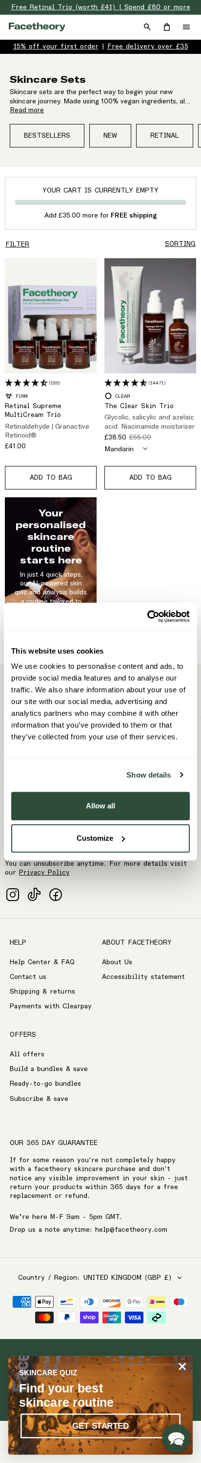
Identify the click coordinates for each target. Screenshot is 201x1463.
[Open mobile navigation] (186, 27)
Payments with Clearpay (51, 1006)
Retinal (164, 135)
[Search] (147, 27)
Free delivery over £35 (147, 46)
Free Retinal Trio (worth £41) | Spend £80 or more (100, 7)
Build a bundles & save (49, 1069)
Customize (95, 838)
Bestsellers (47, 135)
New (110, 135)
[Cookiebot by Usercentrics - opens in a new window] (147, 616)
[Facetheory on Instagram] (12, 894)
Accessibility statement (143, 977)
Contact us (28, 977)
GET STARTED (100, 1425)
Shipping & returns (42, 991)
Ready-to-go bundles (45, 1083)
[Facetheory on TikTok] (34, 894)
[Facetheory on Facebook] (55, 894)
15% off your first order (56, 46)
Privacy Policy (44, 872)
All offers (27, 1054)
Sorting (180, 244)
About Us (117, 962)
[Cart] (167, 27)
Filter (17, 244)
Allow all (100, 806)
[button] (176, 1438)
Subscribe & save (39, 1099)
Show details (148, 775)
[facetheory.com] (37, 27)
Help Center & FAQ (42, 962)
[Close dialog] (182, 1366)
